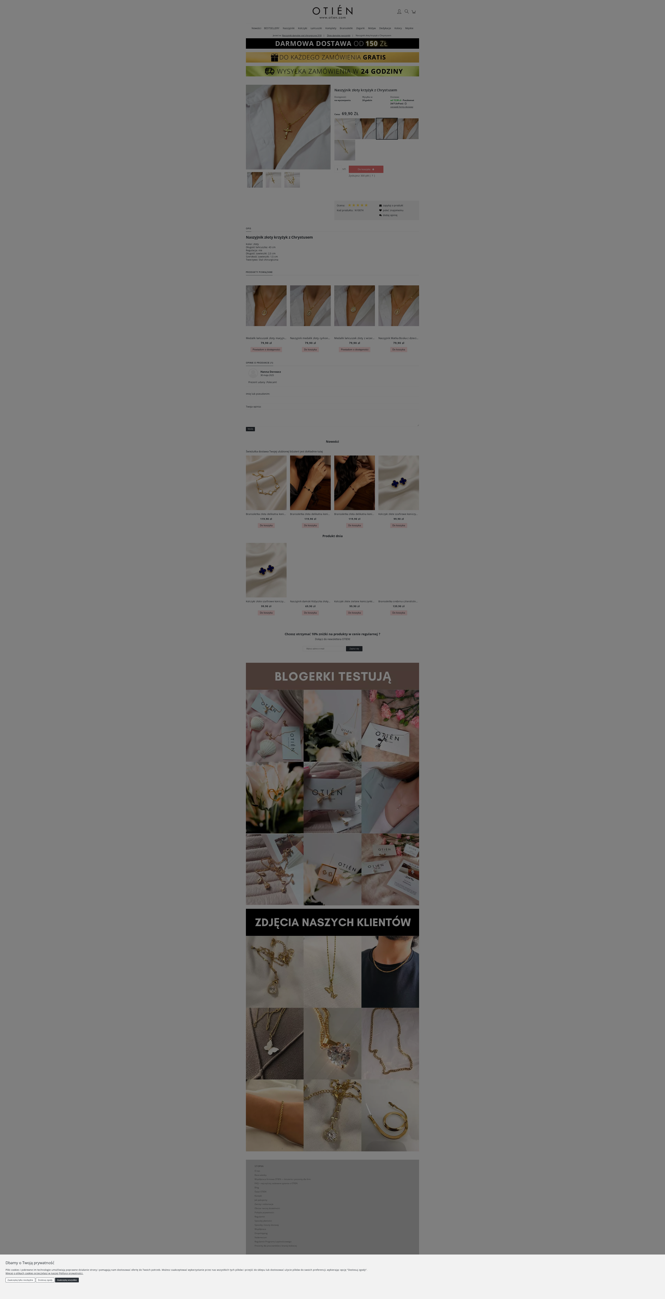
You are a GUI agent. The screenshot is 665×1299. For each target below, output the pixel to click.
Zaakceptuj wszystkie (67, 1280)
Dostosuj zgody (45, 1280)
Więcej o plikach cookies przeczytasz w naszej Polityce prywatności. (44, 1273)
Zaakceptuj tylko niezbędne (20, 1280)
